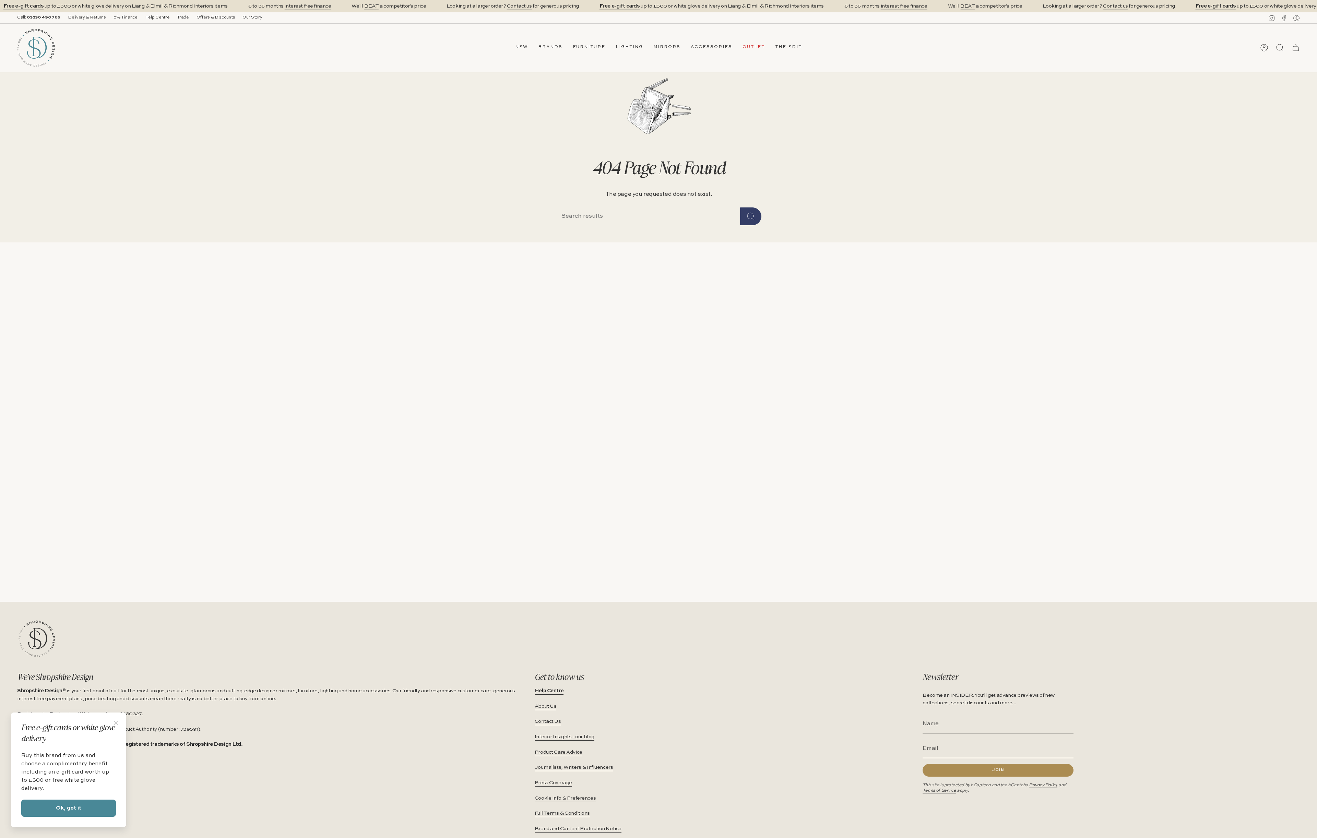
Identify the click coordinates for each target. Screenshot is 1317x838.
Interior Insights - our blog (564, 736)
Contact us (519, 6)
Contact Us (548, 721)
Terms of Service (939, 790)
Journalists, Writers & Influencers (574, 767)
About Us (546, 706)
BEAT (371, 6)
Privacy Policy (1043, 785)
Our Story (252, 17)
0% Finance (126, 17)
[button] (550, 48)
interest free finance (307, 6)
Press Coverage (553, 782)
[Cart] (1296, 47)
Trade (183, 17)
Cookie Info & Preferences (565, 798)
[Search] (750, 216)
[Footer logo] (37, 638)
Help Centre (157, 17)
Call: (38, 17)
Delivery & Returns (87, 17)
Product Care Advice (558, 752)
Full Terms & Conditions (562, 813)
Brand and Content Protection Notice (578, 828)
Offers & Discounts (216, 17)
